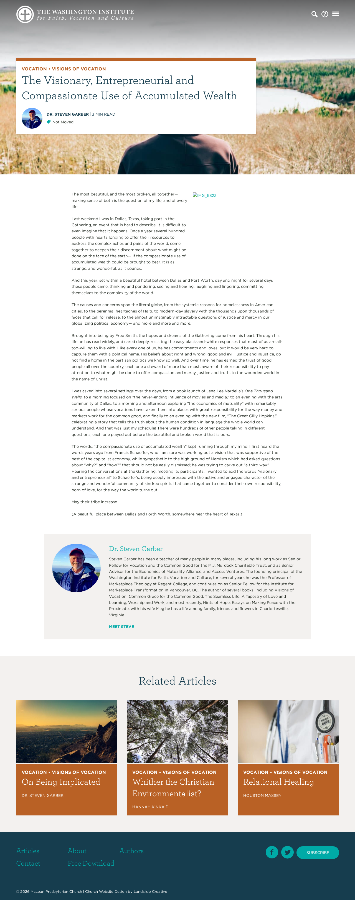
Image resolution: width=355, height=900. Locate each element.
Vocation (34, 69)
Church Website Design (106, 891)
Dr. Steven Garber (68, 114)
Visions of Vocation (79, 69)
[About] (324, 14)
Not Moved (62, 122)
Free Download (91, 863)
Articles (27, 850)
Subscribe (317, 852)
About (77, 850)
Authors (131, 850)
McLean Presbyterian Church (56, 891)
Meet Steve (121, 626)
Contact (28, 863)
